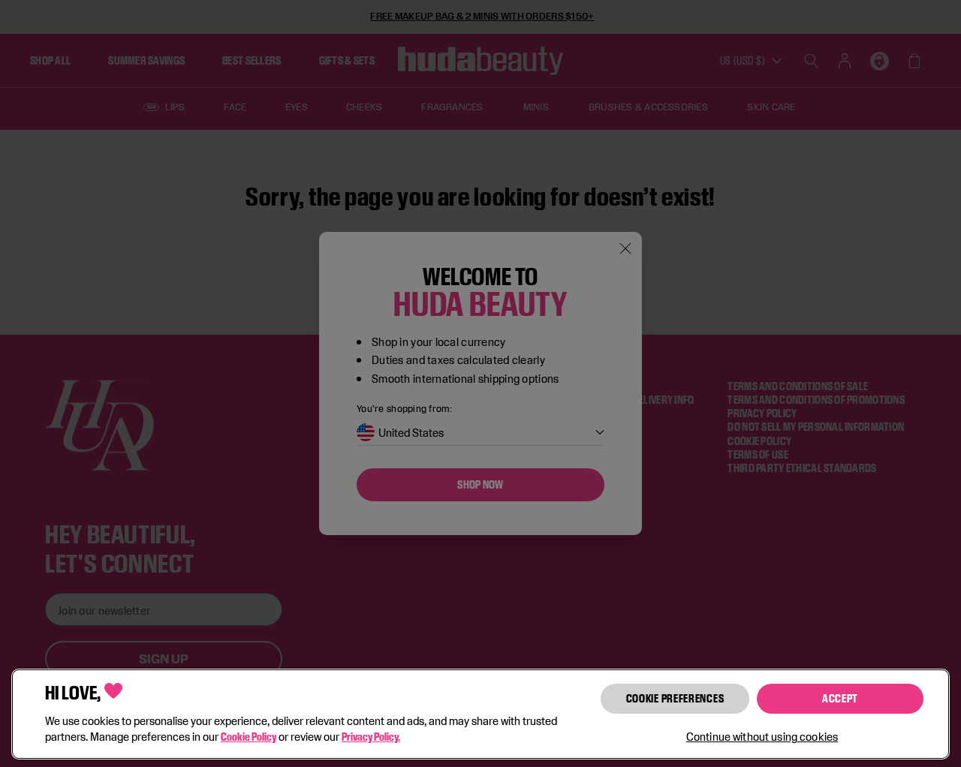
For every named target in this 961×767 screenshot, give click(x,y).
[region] (480, 714)
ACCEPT (840, 698)
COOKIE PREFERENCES (675, 698)
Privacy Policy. (371, 736)
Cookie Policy (248, 736)
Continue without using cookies (762, 736)
